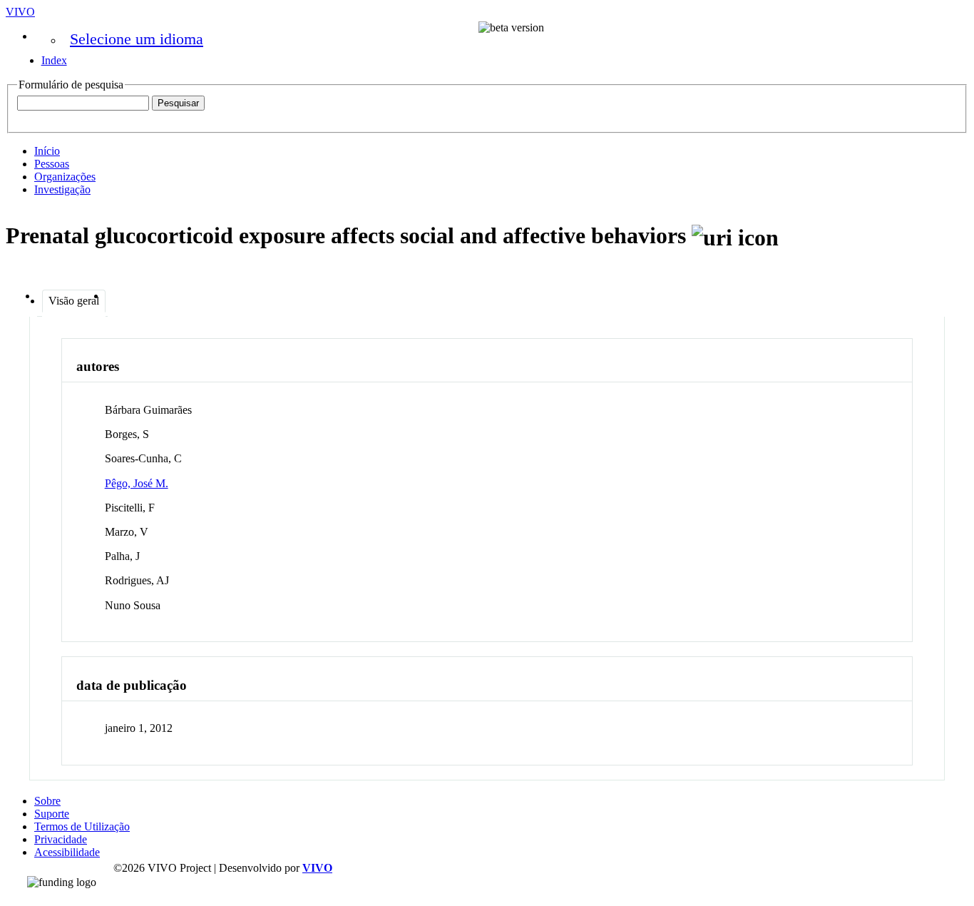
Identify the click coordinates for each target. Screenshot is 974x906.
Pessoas (51, 164)
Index (54, 60)
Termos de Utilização (82, 826)
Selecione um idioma (136, 39)
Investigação (62, 189)
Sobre (47, 801)
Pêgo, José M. (136, 483)
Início (47, 151)
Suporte (51, 814)
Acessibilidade (67, 852)
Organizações (65, 176)
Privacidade (60, 839)
